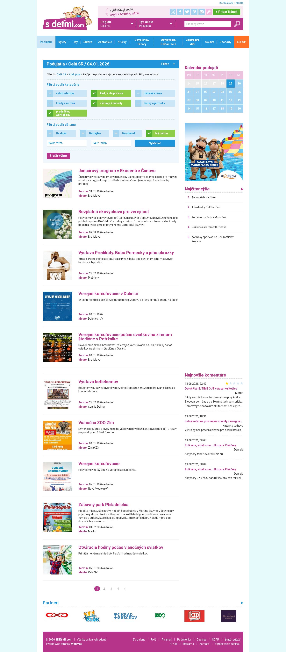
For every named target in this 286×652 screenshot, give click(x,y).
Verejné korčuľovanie (99, 464)
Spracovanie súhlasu (227, 643)
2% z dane (139, 639)
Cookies (201, 639)
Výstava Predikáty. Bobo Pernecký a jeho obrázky (126, 253)
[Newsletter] (201, 12)
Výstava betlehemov (98, 382)
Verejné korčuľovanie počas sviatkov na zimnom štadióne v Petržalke (125, 337)
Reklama (188, 643)
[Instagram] (173, 12)
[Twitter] (187, 12)
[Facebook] (180, 12)
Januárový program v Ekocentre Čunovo (117, 171)
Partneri (167, 639)
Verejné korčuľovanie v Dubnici (108, 294)
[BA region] (214, 151)
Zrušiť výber (58, 156)
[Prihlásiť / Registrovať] (209, 12)
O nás (173, 643)
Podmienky (184, 639)
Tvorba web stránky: (64, 643)
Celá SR (61, 74)
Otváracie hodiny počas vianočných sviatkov (120, 547)
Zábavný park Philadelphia (103, 505)
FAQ (153, 639)
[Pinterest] (194, 12)
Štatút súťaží (232, 639)
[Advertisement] (214, 309)
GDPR (215, 639)
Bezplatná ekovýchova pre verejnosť (113, 212)
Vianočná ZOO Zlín (96, 423)
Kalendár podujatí (201, 68)
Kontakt (204, 643)
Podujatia (75, 74)
